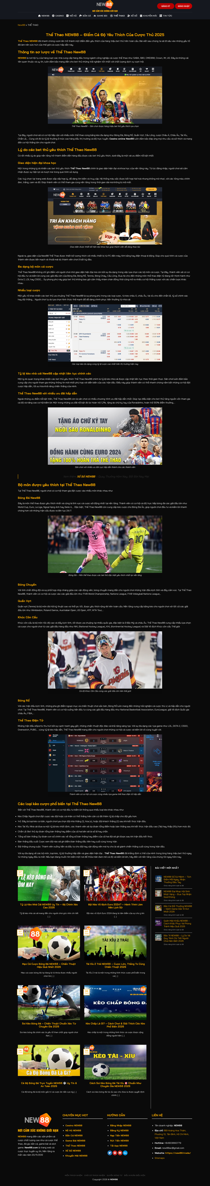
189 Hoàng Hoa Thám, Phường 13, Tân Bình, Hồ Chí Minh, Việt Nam (172, 1134)
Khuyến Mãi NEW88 (76, 1155)
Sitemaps (160, 1157)
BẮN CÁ (87, 15)
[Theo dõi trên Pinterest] (115, 1152)
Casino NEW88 (73, 1125)
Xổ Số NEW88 (73, 1150)
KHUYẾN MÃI (150, 15)
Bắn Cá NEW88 (74, 1135)
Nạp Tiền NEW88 (119, 1135)
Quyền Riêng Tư (114, 1175)
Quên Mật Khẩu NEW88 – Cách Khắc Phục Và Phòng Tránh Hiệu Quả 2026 (177, 923)
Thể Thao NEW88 (75, 1145)
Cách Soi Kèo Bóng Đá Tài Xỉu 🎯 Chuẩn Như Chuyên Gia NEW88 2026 (115, 1085)
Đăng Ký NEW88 (119, 1130)
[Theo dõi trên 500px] (125, 1152)
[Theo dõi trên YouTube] (120, 1152)
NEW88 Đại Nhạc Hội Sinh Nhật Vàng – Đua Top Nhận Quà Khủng (177, 894)
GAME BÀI (102, 15)
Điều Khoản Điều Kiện (134, 1175)
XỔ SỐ (134, 15)
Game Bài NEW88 (75, 1140)
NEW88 (22, 57)
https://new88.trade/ (178, 1152)
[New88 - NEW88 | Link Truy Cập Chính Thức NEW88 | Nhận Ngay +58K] (105, 6)
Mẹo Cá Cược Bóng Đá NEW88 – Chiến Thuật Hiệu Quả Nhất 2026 (49, 965)
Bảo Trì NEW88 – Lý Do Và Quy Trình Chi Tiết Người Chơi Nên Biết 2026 (177, 938)
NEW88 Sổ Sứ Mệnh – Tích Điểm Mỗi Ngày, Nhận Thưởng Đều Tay (177, 879)
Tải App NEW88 (119, 1145)
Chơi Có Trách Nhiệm (94, 1175)
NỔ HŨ (73, 15)
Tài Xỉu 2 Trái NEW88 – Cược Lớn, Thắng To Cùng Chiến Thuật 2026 (115, 965)
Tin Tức (167, 15)
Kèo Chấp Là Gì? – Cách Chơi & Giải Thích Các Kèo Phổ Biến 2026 (115, 1025)
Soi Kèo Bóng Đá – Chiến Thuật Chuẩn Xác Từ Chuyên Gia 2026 (49, 1025)
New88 (45, 15)
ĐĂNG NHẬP (183, 6)
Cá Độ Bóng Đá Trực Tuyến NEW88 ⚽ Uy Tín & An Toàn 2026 (49, 1085)
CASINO (59, 15)
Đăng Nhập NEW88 (120, 1125)
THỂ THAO (119, 15)
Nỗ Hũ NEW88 (73, 1130)
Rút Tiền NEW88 (119, 1140)
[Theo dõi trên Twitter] (109, 1152)
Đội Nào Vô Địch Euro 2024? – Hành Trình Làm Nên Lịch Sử (115, 906)
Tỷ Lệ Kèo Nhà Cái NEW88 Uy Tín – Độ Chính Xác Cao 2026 (49, 906)
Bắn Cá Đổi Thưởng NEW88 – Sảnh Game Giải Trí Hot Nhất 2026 (178, 909)
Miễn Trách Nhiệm (73, 1175)
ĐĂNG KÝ (165, 6)
